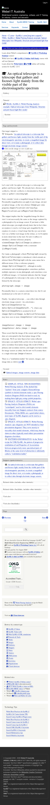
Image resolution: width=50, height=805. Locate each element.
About (11, 22)
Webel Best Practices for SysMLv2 (17, 711)
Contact (25, 27)
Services (5, 27)
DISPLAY (12, 383)
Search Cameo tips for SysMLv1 (16, 725)
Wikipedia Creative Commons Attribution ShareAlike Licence (22, 773)
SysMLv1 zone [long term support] (28, 35)
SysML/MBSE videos (15, 689)
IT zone (11, 35)
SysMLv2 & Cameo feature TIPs (17, 714)
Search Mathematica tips (14, 733)
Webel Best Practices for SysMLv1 (17, 719)
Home (4, 22)
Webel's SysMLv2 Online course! (20, 682)
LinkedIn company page (21, 691)
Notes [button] (5, 379)
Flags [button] (5, 511)
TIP (25, 383)
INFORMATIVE (24, 439)
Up (25, 520)
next (20, 361)
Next (44, 517)
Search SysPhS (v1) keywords (16, 730)
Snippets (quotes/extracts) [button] (12, 460)
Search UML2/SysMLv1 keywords (17, 727)
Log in (45, 2)
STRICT (27, 401)
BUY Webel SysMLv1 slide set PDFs (20, 686)
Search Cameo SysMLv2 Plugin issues (19, 717)
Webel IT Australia (13, 11)
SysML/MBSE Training (25, 22)
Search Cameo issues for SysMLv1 (17, 722)
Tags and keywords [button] (10, 125)
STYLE (20, 383)
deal (25, 545)
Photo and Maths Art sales (22, 696)
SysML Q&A (42, 22)
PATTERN (12, 439)
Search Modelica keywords (15, 735)
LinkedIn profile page (23, 693)
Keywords (15, 27)
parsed (35, 763)
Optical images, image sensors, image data (22, 372)
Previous (7, 517)
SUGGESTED (34, 383)
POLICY (11, 401)
